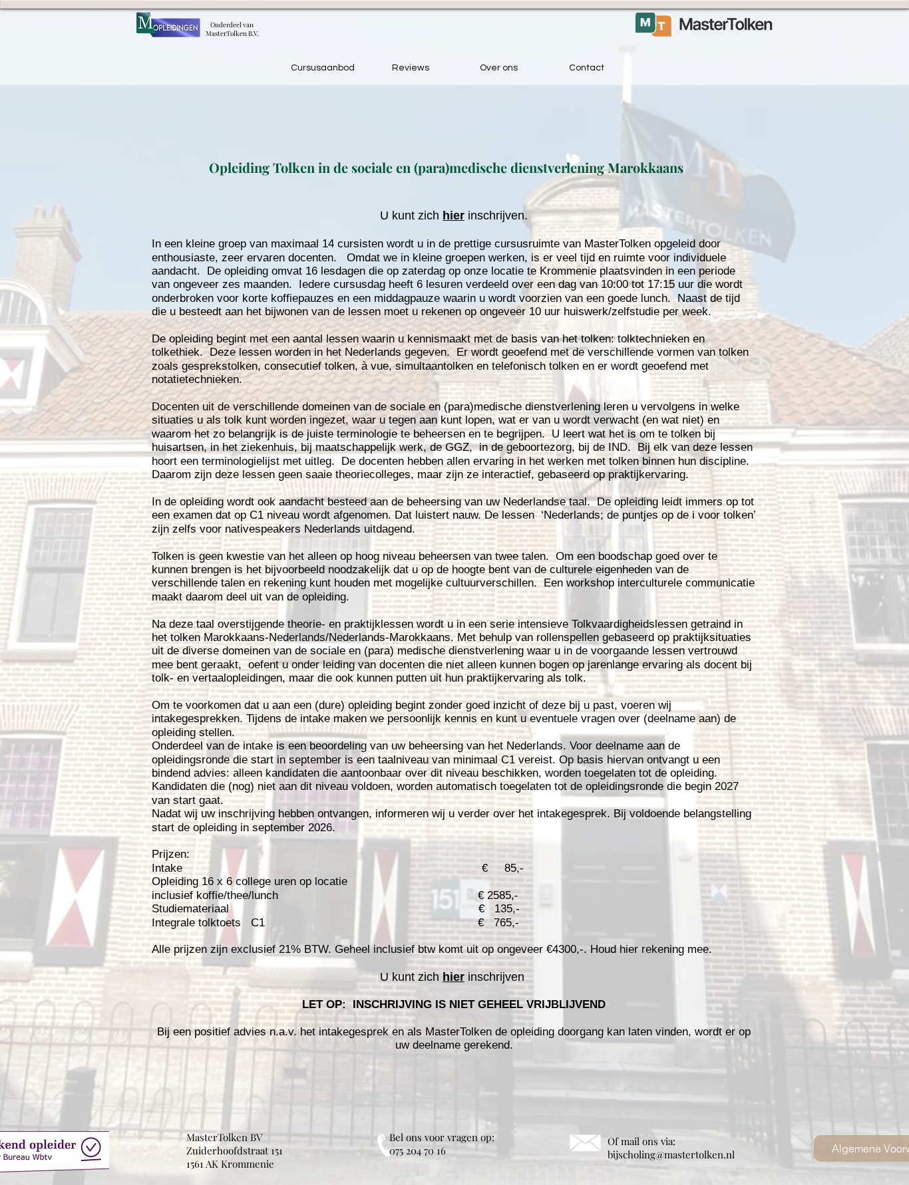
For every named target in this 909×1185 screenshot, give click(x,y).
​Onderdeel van (232, 24)
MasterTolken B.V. (232, 33)
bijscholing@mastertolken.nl (671, 1154)
